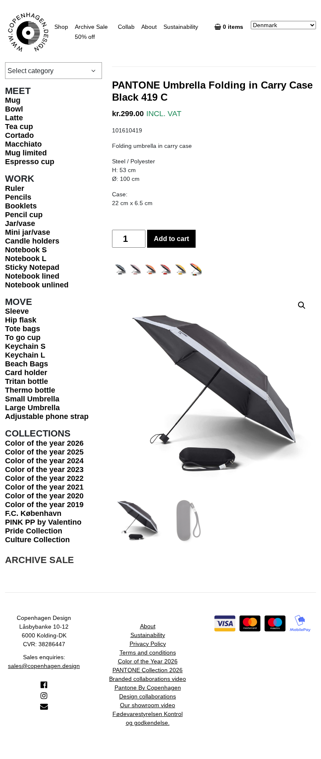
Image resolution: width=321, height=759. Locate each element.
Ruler (14, 188)
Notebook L (25, 258)
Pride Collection (33, 531)
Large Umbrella (32, 408)
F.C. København (33, 513)
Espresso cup (29, 161)
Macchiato (23, 144)
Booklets (21, 206)
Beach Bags (26, 364)
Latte (14, 118)
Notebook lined (32, 276)
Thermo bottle (30, 390)
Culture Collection (37, 540)
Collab (126, 26)
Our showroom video (147, 705)
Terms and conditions (148, 652)
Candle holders (32, 241)
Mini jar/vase (27, 232)
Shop (61, 26)
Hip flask (20, 320)
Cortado (19, 135)
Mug (12, 100)
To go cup (23, 337)
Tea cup (19, 126)
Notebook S (26, 250)
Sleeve (17, 311)
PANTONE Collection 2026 (147, 670)
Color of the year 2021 (44, 487)
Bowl (14, 109)
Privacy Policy (148, 643)
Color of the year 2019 (44, 504)
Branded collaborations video (147, 678)
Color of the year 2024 (44, 461)
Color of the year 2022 (44, 478)
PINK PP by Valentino (43, 522)
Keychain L (25, 355)
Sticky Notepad (32, 267)
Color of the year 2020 (44, 496)
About (149, 26)
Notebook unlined (37, 285)
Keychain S (25, 346)
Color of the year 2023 (44, 469)
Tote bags (22, 329)
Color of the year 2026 (44, 443)
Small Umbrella (32, 399)
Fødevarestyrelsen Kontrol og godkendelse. (147, 718)
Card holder (26, 372)
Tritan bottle (26, 381)
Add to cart (171, 238)
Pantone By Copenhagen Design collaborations (148, 692)
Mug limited (26, 153)
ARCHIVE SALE (39, 560)
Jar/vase (20, 223)
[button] (301, 305)
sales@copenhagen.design (44, 666)
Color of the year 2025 (44, 452)
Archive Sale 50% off (91, 31)
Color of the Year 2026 (148, 661)
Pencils (18, 197)
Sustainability (180, 26)
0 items (234, 26)
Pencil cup (24, 215)
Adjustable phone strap (47, 416)
